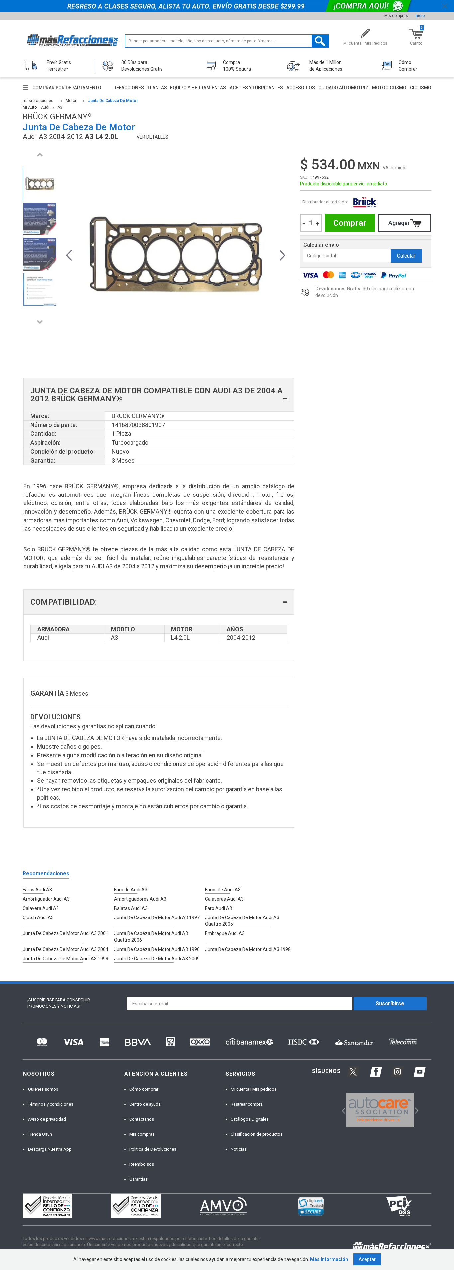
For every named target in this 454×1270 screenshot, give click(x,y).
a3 (59, 107)
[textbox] (227, 41)
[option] (40, 184)
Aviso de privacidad (47, 1119)
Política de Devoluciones (152, 1149)
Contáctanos (141, 1119)
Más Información (329, 1259)
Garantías (138, 1179)
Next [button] (40, 322)
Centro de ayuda (145, 1104)
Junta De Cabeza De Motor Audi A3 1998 (248, 949)
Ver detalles (152, 137)
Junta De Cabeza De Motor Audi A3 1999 (65, 958)
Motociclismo (389, 87)
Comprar (350, 223)
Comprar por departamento (66, 87)
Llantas (157, 87)
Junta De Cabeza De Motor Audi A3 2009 (157, 958)
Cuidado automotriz (343, 87)
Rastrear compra (247, 1104)
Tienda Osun (40, 1134)
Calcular (406, 256)
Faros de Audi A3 (223, 889)
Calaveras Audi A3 (224, 899)
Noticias (239, 1149)
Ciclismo (420, 87)
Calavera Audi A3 (41, 908)
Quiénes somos (43, 1089)
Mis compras (396, 15)
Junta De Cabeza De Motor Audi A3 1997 (157, 917)
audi (45, 107)
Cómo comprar (143, 1089)
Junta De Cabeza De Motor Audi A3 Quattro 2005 (242, 921)
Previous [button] (40, 154)
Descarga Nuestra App (50, 1149)
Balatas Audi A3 (131, 908)
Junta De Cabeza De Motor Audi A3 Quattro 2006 (151, 937)
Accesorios (300, 87)
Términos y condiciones (50, 1104)
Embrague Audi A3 (225, 933)
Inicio (420, 15)
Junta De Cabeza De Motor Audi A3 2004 (65, 949)
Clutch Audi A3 (38, 917)
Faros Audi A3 (37, 889)
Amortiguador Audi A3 (46, 899)
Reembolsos (141, 1164)
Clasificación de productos (257, 1134)
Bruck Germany (364, 202)
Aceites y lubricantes (256, 87)
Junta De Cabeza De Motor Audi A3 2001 (65, 933)
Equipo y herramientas (198, 87)
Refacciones (128, 87)
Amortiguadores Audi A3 (140, 899)
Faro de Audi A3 (130, 889)
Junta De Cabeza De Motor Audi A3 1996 (157, 949)
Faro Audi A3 (218, 908)
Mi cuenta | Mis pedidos (254, 1089)
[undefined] (175, 254)
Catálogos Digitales (250, 1119)
